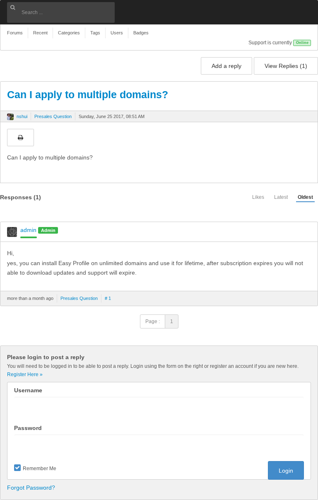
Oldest (305, 197)
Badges (141, 32)
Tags (95, 32)
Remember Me (39, 468)
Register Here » (25, 374)
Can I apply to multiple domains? (87, 94)
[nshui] (10, 117)
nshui (22, 116)
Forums (15, 32)
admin (28, 230)
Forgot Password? (31, 487)
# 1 (108, 298)
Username (28, 390)
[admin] (12, 232)
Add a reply (226, 66)
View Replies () (286, 66)
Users (117, 32)
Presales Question (53, 116)
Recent (40, 32)
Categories (69, 32)
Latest (281, 197)
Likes (258, 197)
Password (28, 428)
